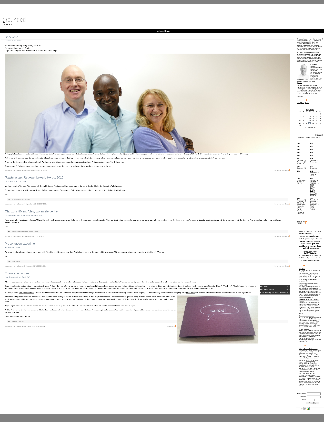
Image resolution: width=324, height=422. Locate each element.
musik (303, 243)
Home (167, 31)
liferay (302, 241)
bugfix (319, 231)
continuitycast (305, 234)
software (310, 253)
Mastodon (300, 96)
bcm (314, 231)
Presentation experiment (306, 316)
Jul (305, 127)
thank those (190, 293)
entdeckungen (313, 236)
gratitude (307, 239)
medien (311, 241)
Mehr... (7, 194)
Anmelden (172, 416)
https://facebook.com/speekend (63, 162)
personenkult (309, 246)
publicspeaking (16, 199)
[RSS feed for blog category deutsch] (306, 221)
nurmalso (308, 243)
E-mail (307, 103)
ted (320, 255)
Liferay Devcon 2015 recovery (308, 349)
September (300, 162)
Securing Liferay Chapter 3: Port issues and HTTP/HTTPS (309, 361)
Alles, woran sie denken (67, 220)
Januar (312, 195)
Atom (302, 103)
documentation (316, 234)
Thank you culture (304, 329)
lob (307, 241)
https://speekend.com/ (32, 162)
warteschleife (307, 260)
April (311, 191)
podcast (317, 246)
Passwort (303, 396)
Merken (304, 399)
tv (301, 260)
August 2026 (310, 110)
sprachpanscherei (306, 255)
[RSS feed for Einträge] (304, 266)
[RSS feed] (306, 100)
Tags (306, 137)
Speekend (302, 269)
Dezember (300, 160)
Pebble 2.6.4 (164, 416)
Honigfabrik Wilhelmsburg (112, 186)
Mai (311, 175)
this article (151, 286)
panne (315, 243)
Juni (311, 188)
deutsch (299, 221)
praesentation (314, 248)
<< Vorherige (159, 31)
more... (317, 93)
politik (306, 248)
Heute (310, 127)
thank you (308, 258)
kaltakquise (318, 239)
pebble (302, 246)
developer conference (26, 293)
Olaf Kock (18, 170)
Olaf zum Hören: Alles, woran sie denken (32, 211)
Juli (311, 186)
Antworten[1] (171, 326)
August (299, 163)
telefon (301, 258)
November (313, 181)
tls (312, 258)
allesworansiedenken (305, 231)
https (312, 239)
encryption (303, 236)
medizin (317, 241)
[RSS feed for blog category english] (305, 223)
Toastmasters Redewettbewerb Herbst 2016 (34, 177)
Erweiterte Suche (314, 137)
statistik (316, 255)
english (299, 223)
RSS (298, 103)
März (298, 183)
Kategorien (300, 137)
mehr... (300, 83)
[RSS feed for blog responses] (305, 346)
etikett (300, 239)
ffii (303, 239)
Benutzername (301, 393)
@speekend (86, 162)
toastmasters (318, 258)
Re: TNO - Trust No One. (307, 373)
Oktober (312, 162)
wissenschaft (315, 260)
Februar (312, 194)
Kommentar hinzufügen (282, 170)
